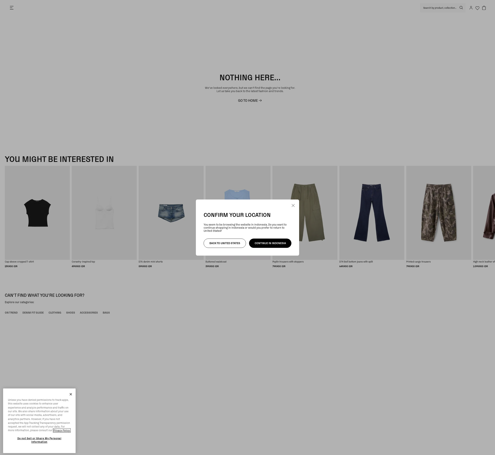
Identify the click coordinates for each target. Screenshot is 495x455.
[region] (39, 420)
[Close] (71, 394)
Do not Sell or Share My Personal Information (39, 440)
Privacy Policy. (61, 430)
